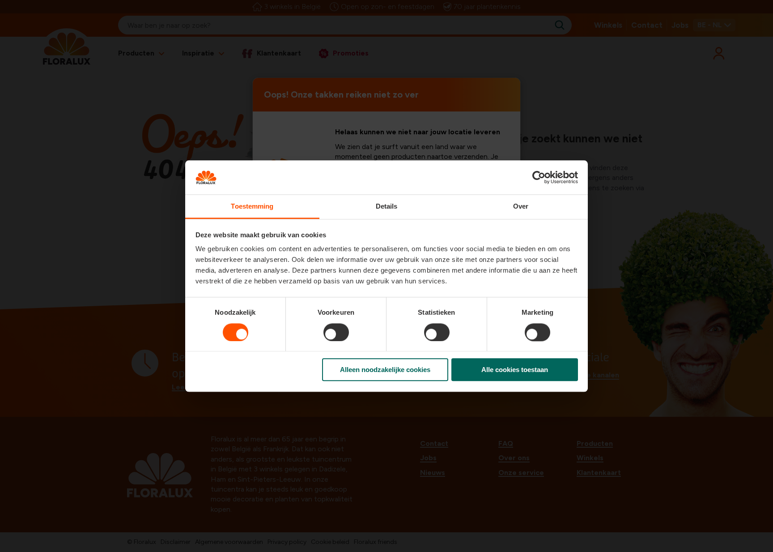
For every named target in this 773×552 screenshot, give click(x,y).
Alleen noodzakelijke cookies (385, 369)
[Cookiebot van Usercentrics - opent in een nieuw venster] (539, 177)
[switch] (336, 332)
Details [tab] (387, 206)
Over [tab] (520, 206)
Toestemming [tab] (252, 206)
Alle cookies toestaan (514, 369)
